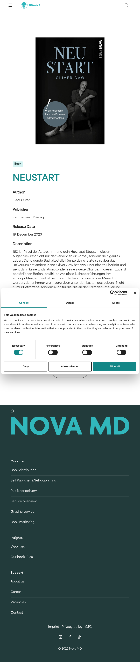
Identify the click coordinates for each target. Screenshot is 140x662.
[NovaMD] (14, 411)
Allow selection (70, 366)
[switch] (53, 352)
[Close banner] (135, 293)
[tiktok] (79, 637)
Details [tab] (70, 302)
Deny (26, 366)
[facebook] (70, 637)
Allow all (114, 366)
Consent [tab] (24, 302)
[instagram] (60, 637)
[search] (126, 5)
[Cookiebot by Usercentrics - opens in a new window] (112, 292)
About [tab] (116, 302)
